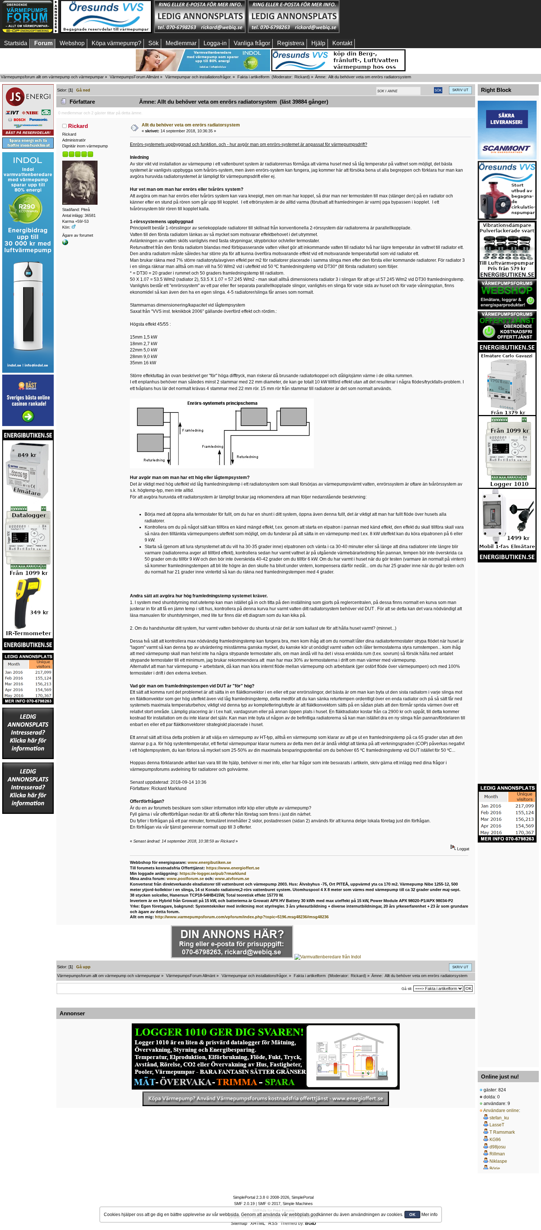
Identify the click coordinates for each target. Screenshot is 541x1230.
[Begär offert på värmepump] (265, 1098)
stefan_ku (499, 1117)
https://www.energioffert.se (232, 868)
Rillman (497, 1153)
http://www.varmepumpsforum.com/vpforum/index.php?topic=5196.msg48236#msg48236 (242, 917)
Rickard (301, 77)
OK (412, 1214)
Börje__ (497, 1168)
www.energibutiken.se (209, 862)
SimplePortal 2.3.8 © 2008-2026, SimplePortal (273, 1197)
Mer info (429, 1214)
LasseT (496, 1124)
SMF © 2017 (269, 1203)
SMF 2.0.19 (244, 1203)
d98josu (497, 1146)
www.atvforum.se (232, 878)
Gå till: (407, 989)
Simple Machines (298, 1203)
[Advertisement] (388, 16)
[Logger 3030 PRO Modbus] (265, 1056)
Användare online (501, 1110)
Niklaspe (498, 1161)
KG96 (495, 1139)
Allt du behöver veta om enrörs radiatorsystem (191, 125)
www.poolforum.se (185, 878)
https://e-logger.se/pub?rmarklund (213, 873)
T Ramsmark (502, 1132)
